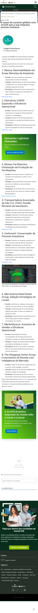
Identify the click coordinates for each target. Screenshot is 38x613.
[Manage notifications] (33, 609)
